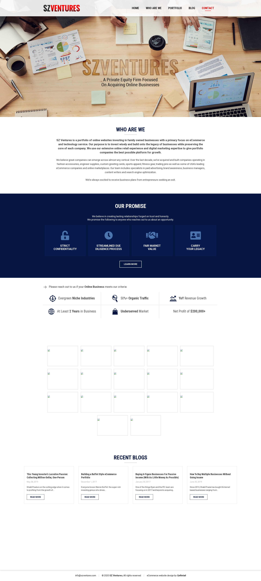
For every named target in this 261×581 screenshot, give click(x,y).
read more (35, 497)
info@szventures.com (85, 575)
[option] (130, 58)
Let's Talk (130, 556)
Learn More (130, 264)
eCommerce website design (160, 575)
